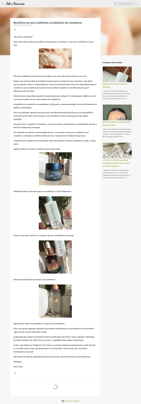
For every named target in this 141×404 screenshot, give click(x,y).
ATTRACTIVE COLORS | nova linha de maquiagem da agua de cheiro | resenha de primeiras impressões (116, 163)
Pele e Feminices (15, 4)
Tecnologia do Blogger (71, 401)
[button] (15, 29)
